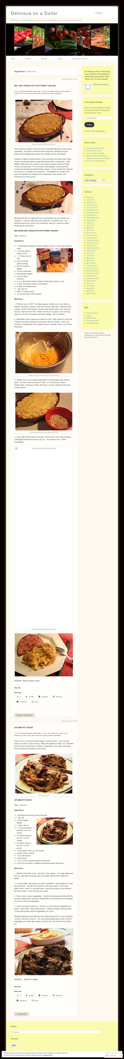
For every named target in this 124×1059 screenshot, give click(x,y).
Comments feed (92, 320)
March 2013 (91, 263)
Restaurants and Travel (79, 59)
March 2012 (91, 293)
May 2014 (90, 227)
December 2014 (92, 210)
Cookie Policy (47, 1055)
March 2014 (91, 232)
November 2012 (92, 273)
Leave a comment (24, 715)
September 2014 (92, 217)
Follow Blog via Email (93, 102)
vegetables (57, 735)
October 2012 (91, 275)
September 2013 (92, 248)
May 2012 (90, 288)
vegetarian (58, 93)
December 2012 (92, 270)
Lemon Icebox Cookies (95, 153)
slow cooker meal (37, 735)
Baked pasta (54, 91)
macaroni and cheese (34, 93)
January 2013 (91, 268)
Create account (92, 313)
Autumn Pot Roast (23, 727)
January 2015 (91, 207)
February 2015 (92, 205)
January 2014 (91, 238)
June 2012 (90, 286)
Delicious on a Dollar (34, 13)
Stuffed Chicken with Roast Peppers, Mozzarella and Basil (98, 156)
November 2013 (92, 243)
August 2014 (91, 220)
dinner (61, 733)
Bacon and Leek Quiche (95, 161)
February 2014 (92, 235)
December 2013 (92, 240)
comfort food (18, 93)
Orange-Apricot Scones (95, 148)
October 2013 (91, 245)
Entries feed (91, 318)
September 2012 (92, 278)
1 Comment (22, 1014)
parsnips (17, 735)
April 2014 (90, 230)
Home (13, 59)
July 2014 (90, 222)
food (24, 93)
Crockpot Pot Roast (93, 150)
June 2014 (90, 225)
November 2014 (92, 212)
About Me (44, 59)
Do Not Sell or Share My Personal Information (97, 336)
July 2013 (90, 253)
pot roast (23, 735)
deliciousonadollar (26, 91)
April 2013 (90, 260)
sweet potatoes (48, 735)
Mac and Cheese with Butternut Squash (35, 85)
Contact (59, 59)
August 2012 (91, 281)
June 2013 (90, 255)
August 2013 (91, 250)
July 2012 (90, 283)
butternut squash (64, 91)
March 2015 (91, 202)
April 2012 (90, 291)
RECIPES (28, 59)
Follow (89, 124)
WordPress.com (92, 323)
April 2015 (90, 200)
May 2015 (90, 197)
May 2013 (90, 258)
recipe (52, 93)
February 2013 (92, 265)
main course (45, 93)
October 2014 (91, 215)
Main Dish (37, 91)
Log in (88, 315)
